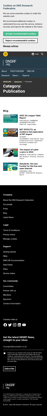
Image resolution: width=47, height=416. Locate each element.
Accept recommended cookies (20, 34)
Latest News (8, 217)
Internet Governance (24, 138)
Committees (8, 286)
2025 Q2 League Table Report (30, 116)
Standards (23, 171)
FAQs (5, 256)
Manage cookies (10, 239)
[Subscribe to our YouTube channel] (24, 326)
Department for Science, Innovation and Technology (30, 142)
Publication (24, 120)
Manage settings (10, 46)
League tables (31, 124)
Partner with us (9, 291)
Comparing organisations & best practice (28, 122)
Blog (5, 213)
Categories (18, 82)
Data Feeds (8, 265)
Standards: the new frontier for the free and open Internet (30, 166)
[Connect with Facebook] (5, 326)
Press (5, 209)
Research (22, 155)
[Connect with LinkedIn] (19, 326)
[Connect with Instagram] (15, 326)
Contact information (11, 303)
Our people (7, 204)
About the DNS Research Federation (18, 200)
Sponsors (7, 299)
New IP (21, 175)
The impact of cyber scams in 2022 (29, 151)
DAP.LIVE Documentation (13, 260)
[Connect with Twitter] (10, 326)
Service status (9, 273)
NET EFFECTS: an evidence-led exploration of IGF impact (31, 131)
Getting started (9, 252)
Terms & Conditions (11, 230)
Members (7, 295)
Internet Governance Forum (31, 140)
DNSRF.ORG (7, 82)
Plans (5, 269)
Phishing (33, 157)
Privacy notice (9, 235)
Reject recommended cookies (20, 40)
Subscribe (9, 368)
